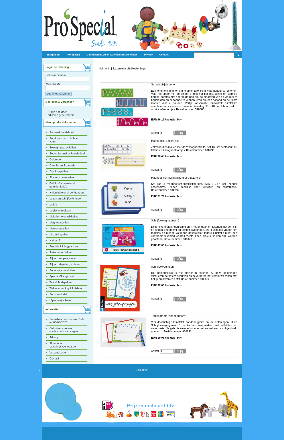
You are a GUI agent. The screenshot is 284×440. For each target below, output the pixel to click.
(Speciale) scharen (60, 300)
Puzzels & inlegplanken (63, 246)
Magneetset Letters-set (165, 140)
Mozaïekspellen (59, 234)
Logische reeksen (60, 210)
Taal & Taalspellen (60, 282)
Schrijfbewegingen (162, 266)
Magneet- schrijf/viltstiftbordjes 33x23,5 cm (176, 177)
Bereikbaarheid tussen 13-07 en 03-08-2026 (67, 321)
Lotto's (53, 204)
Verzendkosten (58, 352)
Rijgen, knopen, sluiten (63, 258)
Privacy (53, 337)
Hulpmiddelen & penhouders (66, 192)
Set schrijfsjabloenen (163, 84)
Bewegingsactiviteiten (62, 147)
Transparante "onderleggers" (168, 316)
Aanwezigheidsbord (61, 132)
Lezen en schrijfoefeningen (65, 198)
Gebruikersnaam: (55, 75)
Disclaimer (142, 369)
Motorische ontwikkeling (64, 216)
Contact (54, 358)
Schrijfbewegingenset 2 (165, 220)
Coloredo (55, 159)
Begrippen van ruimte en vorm (64, 140)
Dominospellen (58, 171)
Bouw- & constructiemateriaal (67, 153)
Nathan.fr (55, 240)
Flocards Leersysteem (62, 177)
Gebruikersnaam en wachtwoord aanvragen (63, 330)
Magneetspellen (59, 222)
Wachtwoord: (53, 83)
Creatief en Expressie (62, 165)
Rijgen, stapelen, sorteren (65, 264)
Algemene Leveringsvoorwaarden (63, 345)
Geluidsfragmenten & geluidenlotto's (62, 185)
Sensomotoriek (58, 294)
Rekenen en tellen (60, 252)
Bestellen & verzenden (59, 101)
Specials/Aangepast (61, 276)
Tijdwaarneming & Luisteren (66, 288)
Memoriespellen (59, 228)
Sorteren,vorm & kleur (62, 270)
